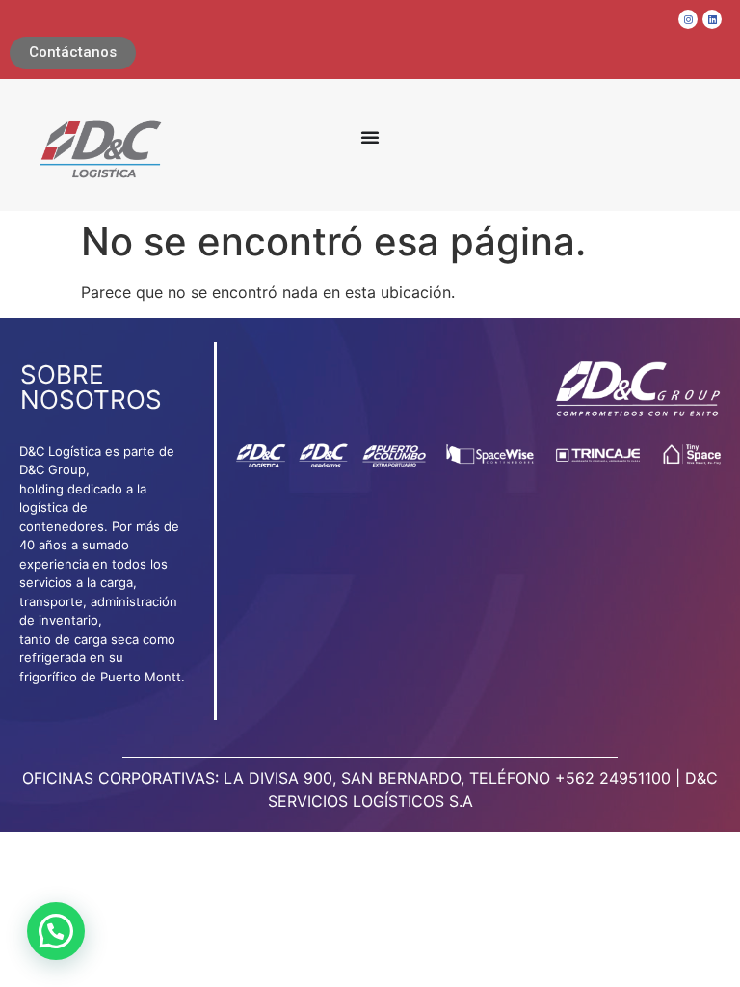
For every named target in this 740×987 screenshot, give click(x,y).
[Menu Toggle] (370, 137)
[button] (56, 931)
